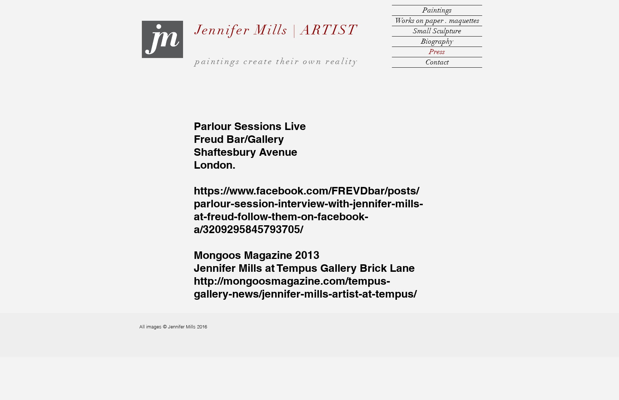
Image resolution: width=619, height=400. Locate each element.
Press (437, 51)
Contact (437, 62)
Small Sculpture (437, 30)
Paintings (437, 10)
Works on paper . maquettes (437, 20)
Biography (437, 41)
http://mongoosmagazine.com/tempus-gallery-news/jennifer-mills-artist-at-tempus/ (305, 287)
